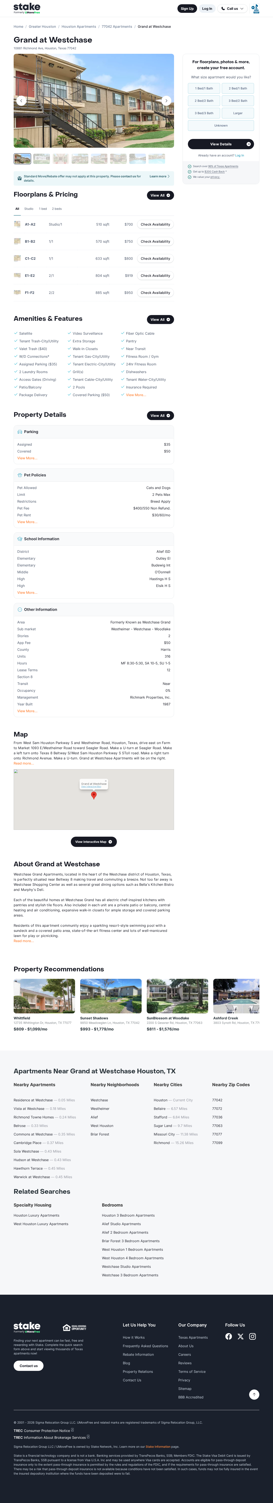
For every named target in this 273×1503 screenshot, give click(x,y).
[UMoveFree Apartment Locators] (27, 1327)
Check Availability (155, 224)
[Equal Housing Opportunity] (74, 1327)
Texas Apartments (193, 1337)
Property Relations (138, 1371)
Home (18, 26)
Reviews (185, 1363)
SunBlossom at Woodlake (168, 1018)
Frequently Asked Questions (145, 1346)
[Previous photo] (21, 101)
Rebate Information (138, 1354)
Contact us (29, 1366)
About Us (185, 1346)
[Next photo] (166, 101)
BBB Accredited (190, 1397)
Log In (207, 8)
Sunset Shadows (94, 1018)
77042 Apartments (117, 26)
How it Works (134, 1337)
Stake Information (158, 1446)
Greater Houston (42, 26)
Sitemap (185, 1388)
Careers (184, 1354)
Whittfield (22, 1018)
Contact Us (132, 1380)
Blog (126, 1363)
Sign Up (187, 8)
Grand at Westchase (53, 40)
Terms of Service (192, 1371)
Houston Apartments (79, 26)
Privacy (184, 1380)
